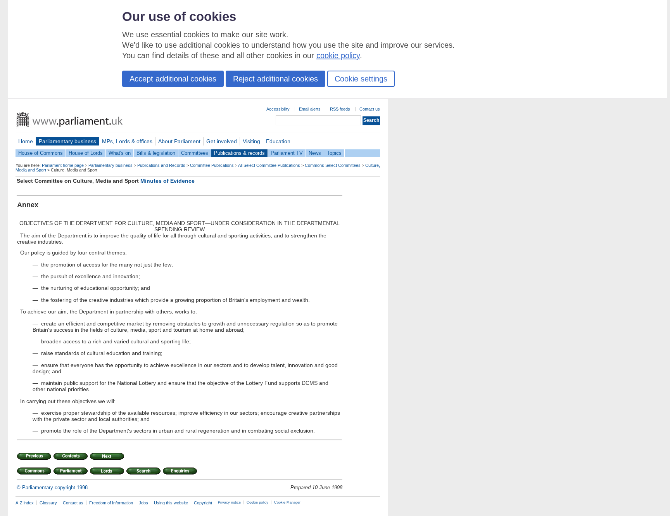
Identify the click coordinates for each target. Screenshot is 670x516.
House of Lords (86, 153)
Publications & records (239, 153)
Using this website (171, 502)
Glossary (48, 502)
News (315, 153)
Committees (194, 153)
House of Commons (40, 153)
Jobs (143, 502)
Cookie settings (361, 78)
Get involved (221, 141)
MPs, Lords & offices (127, 141)
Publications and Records (161, 165)
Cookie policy (257, 502)
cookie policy (338, 55)
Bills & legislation (155, 153)
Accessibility (278, 109)
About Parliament (179, 141)
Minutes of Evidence (167, 181)
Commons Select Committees (333, 165)
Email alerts (310, 109)
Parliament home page (63, 165)
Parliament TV (287, 153)
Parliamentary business (67, 141)
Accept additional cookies (173, 78)
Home (25, 141)
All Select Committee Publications (269, 165)
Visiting (251, 141)
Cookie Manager (287, 502)
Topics (334, 153)
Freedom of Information (111, 502)
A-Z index (25, 502)
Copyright (203, 502)
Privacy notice (229, 502)
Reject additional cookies (275, 78)
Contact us (369, 109)
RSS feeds (340, 109)
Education (278, 141)
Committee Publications (212, 165)
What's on (120, 153)
